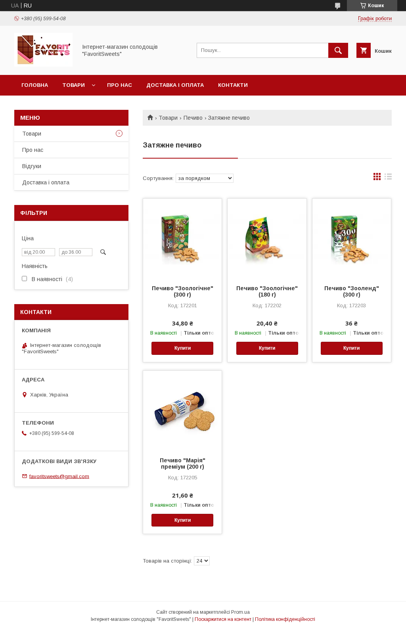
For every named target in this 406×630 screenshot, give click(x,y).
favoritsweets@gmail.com (59, 476)
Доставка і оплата (175, 85)
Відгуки (31, 166)
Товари (73, 85)
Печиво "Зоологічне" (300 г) (182, 291)
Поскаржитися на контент (223, 619)
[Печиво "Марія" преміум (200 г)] (182, 410)
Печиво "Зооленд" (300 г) (351, 291)
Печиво (193, 118)
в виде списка (388, 178)
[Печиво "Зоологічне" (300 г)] (182, 238)
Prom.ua (240, 612)
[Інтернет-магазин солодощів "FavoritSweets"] (43, 64)
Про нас (119, 85)
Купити (182, 348)
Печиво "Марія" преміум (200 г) (182, 463)
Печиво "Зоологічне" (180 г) (267, 291)
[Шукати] (338, 50)
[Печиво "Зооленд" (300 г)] (351, 238)
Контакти (233, 85)
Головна (34, 85)
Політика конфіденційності (285, 619)
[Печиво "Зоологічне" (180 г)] (267, 238)
